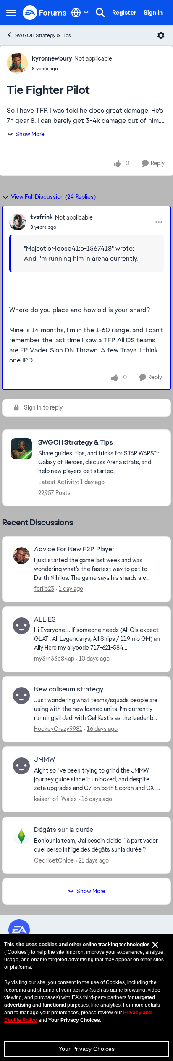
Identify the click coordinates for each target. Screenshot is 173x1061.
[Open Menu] (161, 35)
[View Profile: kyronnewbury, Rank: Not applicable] (17, 63)
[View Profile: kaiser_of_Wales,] (21, 765)
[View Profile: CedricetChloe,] (21, 836)
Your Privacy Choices (86, 1048)
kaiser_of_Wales (55, 799)
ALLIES (45, 619)
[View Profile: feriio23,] (21, 555)
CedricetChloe (54, 860)
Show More (30, 134)
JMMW (44, 759)
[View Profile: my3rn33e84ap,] (21, 625)
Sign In (153, 12)
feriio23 (44, 589)
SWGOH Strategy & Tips (43, 35)
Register (124, 12)
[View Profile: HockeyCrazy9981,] (21, 695)
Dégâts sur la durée (63, 830)
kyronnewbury (52, 58)
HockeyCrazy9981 (58, 729)
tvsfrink (41, 217)
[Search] (100, 13)
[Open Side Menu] (11, 12)
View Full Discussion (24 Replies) (53, 197)
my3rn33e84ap (54, 658)
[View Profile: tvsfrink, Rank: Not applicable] (17, 222)
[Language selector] (80, 12)
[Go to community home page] (45, 12)
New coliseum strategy (68, 689)
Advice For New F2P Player (74, 549)
